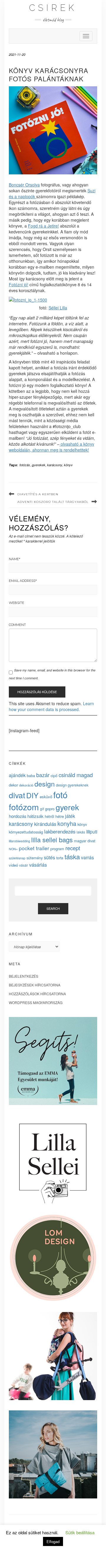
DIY (32, 795)
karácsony (54, 465)
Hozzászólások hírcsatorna (37, 993)
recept (72, 848)
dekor (13, 785)
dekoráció (26, 785)
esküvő (46, 796)
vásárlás (38, 864)
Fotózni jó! (18, 284)
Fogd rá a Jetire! (43, 226)
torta (59, 857)
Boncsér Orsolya (24, 185)
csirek (53, 8)
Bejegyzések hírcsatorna (34, 984)
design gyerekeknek (72, 784)
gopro (49, 808)
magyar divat (84, 840)
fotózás (24, 465)
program (57, 848)
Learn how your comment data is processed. (51, 706)
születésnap (17, 858)
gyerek (67, 807)
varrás (87, 857)
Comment (17, 625)
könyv (68, 465)
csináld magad (76, 775)
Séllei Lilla (58, 308)
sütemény (34, 857)
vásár (23, 865)
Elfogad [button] (53, 1541)
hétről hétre (54, 816)
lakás (81, 831)
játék (70, 816)
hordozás (17, 816)
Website (16, 603)
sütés (49, 857)
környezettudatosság (26, 832)
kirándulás (45, 823)
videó (13, 865)
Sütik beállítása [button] (80, 1532)
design (44, 784)
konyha (66, 823)
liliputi (91, 831)
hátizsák (35, 816)
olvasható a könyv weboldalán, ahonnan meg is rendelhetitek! (51, 447)
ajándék (17, 775)
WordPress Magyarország (35, 1002)
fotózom (24, 807)
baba (31, 775)
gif (42, 808)
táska (72, 856)
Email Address (23, 581)
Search (53, 908)
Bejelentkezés (23, 976)
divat (17, 794)
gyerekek (38, 465)
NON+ (13, 849)
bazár (42, 775)
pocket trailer (34, 848)
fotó (60, 794)
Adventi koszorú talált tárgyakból (53, 502)
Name (14, 559)
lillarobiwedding (19, 840)
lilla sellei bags (52, 839)
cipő (54, 775)
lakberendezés (59, 831)
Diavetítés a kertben (37, 494)
